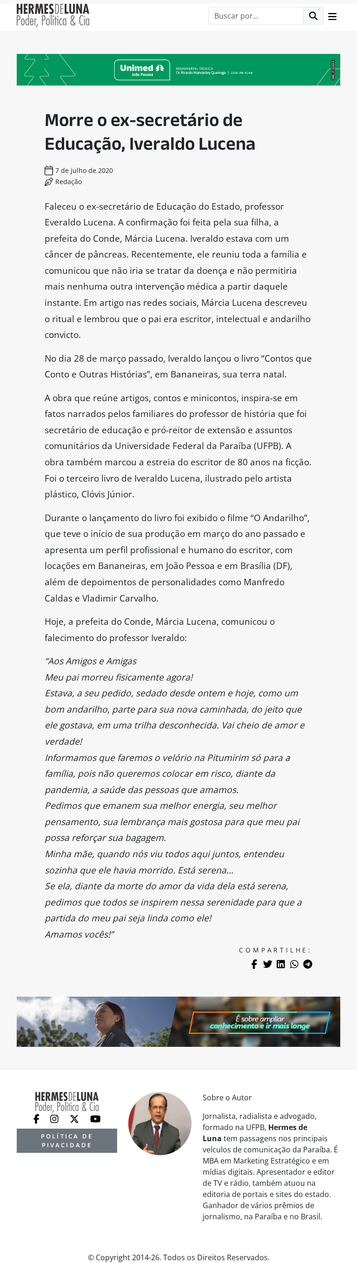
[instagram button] (55, 1118)
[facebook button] (37, 1118)
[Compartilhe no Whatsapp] (294, 964)
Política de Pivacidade (67, 1140)
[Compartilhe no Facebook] (254, 964)
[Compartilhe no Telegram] (307, 964)
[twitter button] (75, 1118)
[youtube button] (95, 1118)
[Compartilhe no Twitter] (267, 964)
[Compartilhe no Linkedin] (280, 964)
